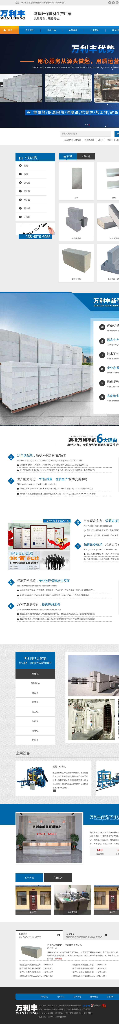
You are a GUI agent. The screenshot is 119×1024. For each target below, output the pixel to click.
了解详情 (58, 959)
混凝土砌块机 (59, 766)
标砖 (26, 174)
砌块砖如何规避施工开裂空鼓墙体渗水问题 (85, 965)
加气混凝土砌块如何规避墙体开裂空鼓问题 (32, 968)
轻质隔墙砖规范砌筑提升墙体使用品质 (32, 965)
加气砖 (78, 140)
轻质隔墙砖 (89, 140)
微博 (113, 2)
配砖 (26, 165)
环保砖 (27, 217)
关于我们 (29, 30)
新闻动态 (73, 30)
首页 (10, 30)
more (58, 935)
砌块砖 (100, 140)
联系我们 (110, 997)
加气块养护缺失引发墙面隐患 (85, 968)
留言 (117, 2)
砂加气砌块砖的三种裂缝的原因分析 (64, 945)
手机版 (98, 1005)
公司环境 (29, 877)
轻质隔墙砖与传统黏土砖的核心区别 (85, 976)
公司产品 (51, 30)
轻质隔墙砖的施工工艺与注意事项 (32, 976)
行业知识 (94, 30)
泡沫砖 (109, 140)
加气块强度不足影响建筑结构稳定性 (32, 972)
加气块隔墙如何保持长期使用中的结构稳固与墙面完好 (85, 972)
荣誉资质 (58, 877)
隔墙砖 (27, 208)
